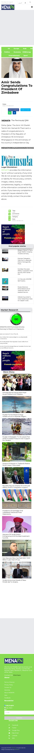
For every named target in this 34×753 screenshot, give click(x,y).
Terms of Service (9, 682)
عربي (20, 3)
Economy (17, 52)
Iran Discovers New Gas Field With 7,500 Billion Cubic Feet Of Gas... (16, 559)
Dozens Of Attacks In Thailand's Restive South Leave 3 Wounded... (16, 464)
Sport (24, 55)
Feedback (7, 698)
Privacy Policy (8, 685)
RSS (13, 738)
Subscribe (19, 718)
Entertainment (11, 55)
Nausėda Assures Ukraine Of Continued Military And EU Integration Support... (16, 486)
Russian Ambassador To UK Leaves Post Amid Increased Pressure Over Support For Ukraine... (16, 438)
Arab (24, 48)
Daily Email (15, 733)
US (6, 48)
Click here (17, 675)
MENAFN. (13, 747)
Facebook (15, 725)
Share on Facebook (13, 109)
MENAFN (6, 120)
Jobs (5, 695)
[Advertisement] (17, 27)
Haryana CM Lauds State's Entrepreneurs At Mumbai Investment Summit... (16, 536)
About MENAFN (9, 692)
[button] (25, 3)
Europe (16, 48)
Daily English (9, 705)
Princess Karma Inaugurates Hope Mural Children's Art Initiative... (14, 393)
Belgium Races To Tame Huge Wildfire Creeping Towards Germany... (25, 251)
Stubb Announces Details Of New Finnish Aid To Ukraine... (14, 581)
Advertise (7, 690)
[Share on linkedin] (14, 112)
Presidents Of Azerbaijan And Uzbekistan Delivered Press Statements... (13, 512)
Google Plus (16, 730)
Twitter (14, 728)
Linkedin (14, 735)
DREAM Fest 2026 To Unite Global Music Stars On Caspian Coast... (25, 298)
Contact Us (7, 687)
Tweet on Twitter (25, 109)
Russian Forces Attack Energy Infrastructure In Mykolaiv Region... (15, 415)
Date (4, 104)
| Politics (6, 52)
